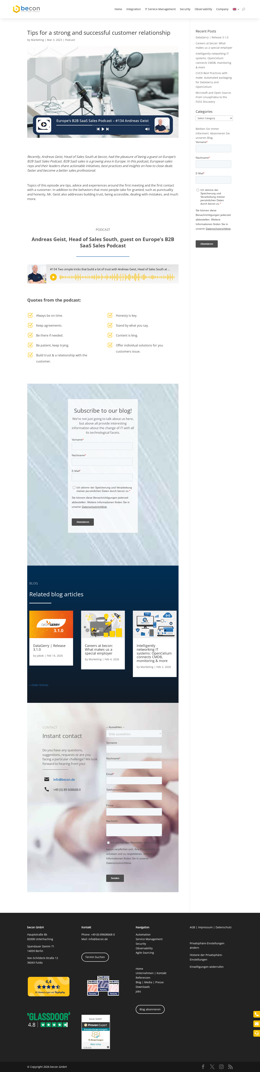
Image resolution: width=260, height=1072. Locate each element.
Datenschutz (224, 927)
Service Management (149, 939)
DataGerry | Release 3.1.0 (49, 647)
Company (222, 9)
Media (148, 982)
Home (118, 9)
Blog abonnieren (150, 1009)
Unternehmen (145, 973)
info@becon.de (64, 779)
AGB (192, 927)
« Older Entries (38, 685)
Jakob (40, 655)
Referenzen (143, 977)
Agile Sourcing (145, 952)
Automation (143, 934)
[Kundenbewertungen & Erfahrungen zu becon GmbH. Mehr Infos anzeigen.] (95, 1048)
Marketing (37, 40)
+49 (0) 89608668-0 (103, 934)
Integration (133, 9)
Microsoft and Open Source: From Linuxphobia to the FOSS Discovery (213, 97)
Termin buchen (95, 957)
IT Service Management (160, 9)
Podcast (70, 40)
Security (185, 9)
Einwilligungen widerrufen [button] (207, 967)
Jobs (138, 991)
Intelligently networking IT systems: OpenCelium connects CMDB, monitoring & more (154, 653)
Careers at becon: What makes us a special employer (99, 649)
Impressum (205, 927)
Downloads (143, 987)
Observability (203, 9)
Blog (138, 982)
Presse (159, 982)
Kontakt (161, 973)
